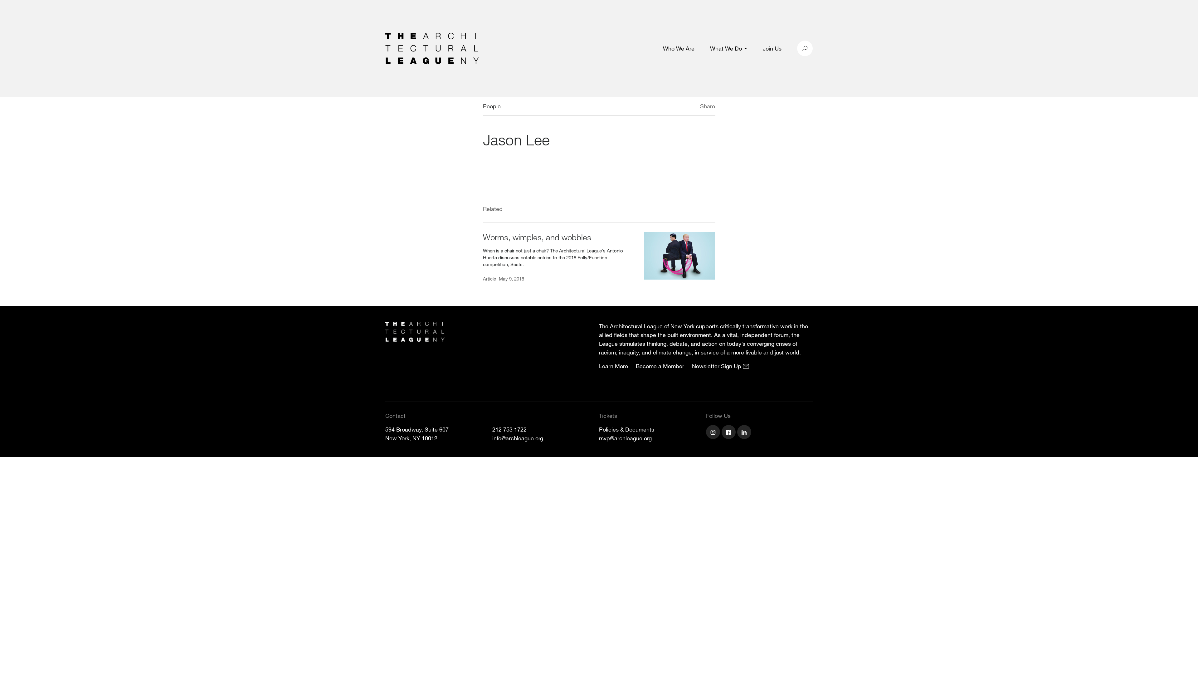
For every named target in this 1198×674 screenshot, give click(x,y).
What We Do (726, 48)
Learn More (613, 366)
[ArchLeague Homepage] (432, 47)
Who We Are (678, 48)
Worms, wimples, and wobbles (537, 237)
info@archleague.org (517, 438)
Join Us (772, 48)
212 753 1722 (509, 429)
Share (707, 106)
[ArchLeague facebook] (729, 433)
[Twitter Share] (681, 107)
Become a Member (660, 366)
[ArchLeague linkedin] (745, 433)
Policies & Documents (626, 429)
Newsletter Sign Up (717, 366)
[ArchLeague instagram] (714, 433)
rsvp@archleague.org (625, 438)
